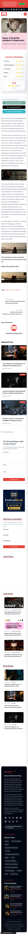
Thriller (7, 857)
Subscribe (15, 546)
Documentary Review (10, 861)
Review (7, 290)
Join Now (22, 3)
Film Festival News (16, 610)
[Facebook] (4, 9)
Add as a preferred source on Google (14, 827)
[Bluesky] (21, 9)
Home (6, 924)
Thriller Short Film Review (11, 864)
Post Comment (14, 479)
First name (5, 529)
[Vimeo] (16, 9)
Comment (6, 452)
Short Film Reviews (15, 290)
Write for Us (21, 926)
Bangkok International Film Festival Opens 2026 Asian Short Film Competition (12, 635)
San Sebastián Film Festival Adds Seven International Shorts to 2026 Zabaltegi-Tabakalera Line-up (12, 614)
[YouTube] (14, 9)
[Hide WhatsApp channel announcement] (26, 4)
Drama (7, 844)
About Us (11, 924)
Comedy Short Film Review (12, 854)
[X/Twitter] (9, 9)
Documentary (14, 874)
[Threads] (19, 9)
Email (5, 471)
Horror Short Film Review (11, 867)
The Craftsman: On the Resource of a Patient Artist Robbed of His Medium (12, 707)
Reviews (5, 34)
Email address (6, 540)
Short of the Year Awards (15, 906)
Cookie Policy (10, 929)
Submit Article (14, 926)
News (6, 874)
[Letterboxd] (24, 9)
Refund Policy (18, 929)
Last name (5, 535)
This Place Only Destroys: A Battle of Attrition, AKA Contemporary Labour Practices (12, 687)
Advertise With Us (19, 924)
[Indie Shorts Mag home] (4, 14)
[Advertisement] (14, 749)
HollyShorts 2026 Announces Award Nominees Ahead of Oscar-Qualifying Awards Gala (14, 656)
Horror (13, 857)
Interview (19, 870)
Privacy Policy (17, 928)
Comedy (7, 851)
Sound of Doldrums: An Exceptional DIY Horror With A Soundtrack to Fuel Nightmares (13, 729)
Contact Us (6, 926)
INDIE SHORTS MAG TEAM (10, 44)
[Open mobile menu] (25, 14)
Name (5, 464)
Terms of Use (10, 928)
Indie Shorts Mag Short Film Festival (16, 890)
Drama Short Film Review (11, 847)
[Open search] (21, 14)
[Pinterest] (11, 9)
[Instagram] (6, 9)
